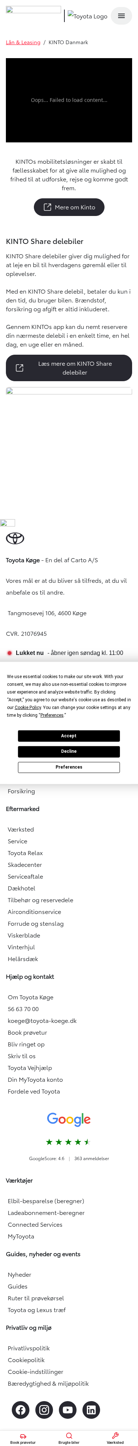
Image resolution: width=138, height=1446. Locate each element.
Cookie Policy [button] (28, 707)
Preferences (69, 767)
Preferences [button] (52, 715)
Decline (69, 751)
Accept (69, 735)
